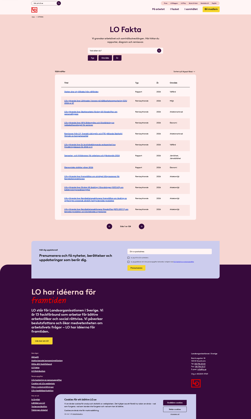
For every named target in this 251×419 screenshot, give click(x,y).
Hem (33, 17)
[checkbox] (128, 258)
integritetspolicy (77, 414)
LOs (175, 262)
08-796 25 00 (199, 364)
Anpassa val (175, 414)
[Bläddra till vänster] (109, 226)
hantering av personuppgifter (185, 262)
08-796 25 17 (200, 366)
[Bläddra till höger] (141, 226)
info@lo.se (201, 369)
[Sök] (59, 3)
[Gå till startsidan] (34, 10)
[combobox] (46, 3)
